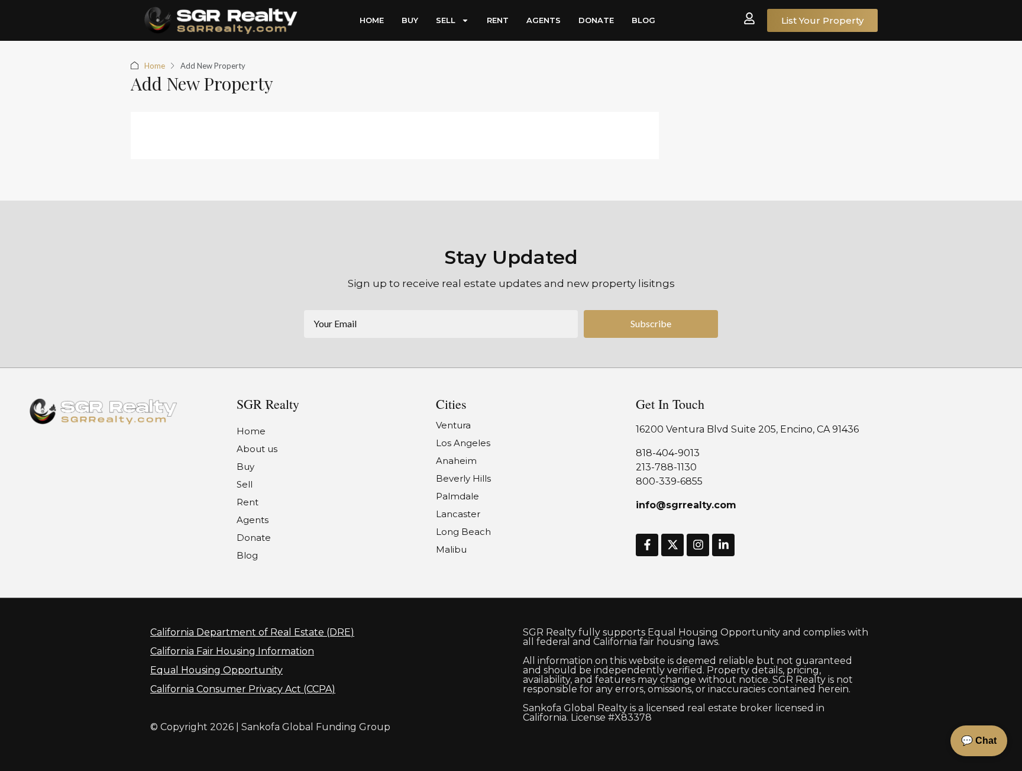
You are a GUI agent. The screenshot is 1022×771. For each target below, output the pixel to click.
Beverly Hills (463, 478)
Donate (596, 20)
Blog (643, 20)
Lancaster (458, 514)
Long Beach (463, 531)
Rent (498, 20)
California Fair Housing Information (232, 651)
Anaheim (456, 460)
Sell (445, 20)
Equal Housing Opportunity (216, 670)
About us (257, 448)
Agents (543, 20)
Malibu (451, 549)
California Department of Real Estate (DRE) (252, 632)
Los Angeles (463, 443)
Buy (410, 20)
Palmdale (457, 496)
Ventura (453, 425)
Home (372, 20)
